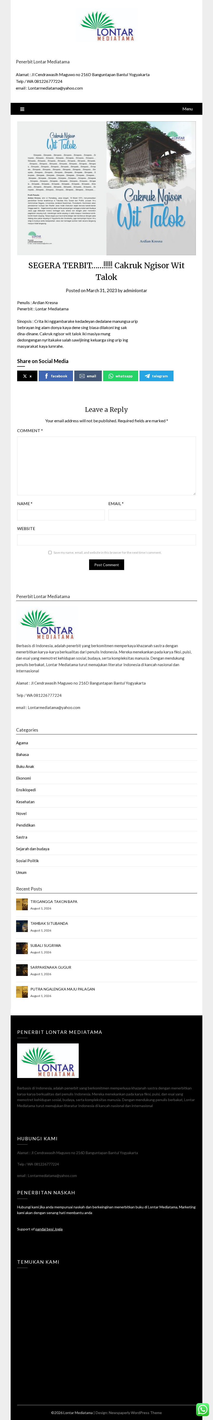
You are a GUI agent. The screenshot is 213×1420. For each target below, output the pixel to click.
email (91, 376)
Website (26, 528)
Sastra (21, 837)
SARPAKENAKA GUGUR (50, 967)
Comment (30, 430)
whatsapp (124, 376)
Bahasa (22, 754)
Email (116, 503)
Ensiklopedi (26, 789)
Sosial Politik (27, 860)
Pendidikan (25, 825)
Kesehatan (25, 801)
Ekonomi (23, 778)
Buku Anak (25, 766)
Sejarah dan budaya (32, 848)
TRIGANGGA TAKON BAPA (53, 901)
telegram (160, 376)
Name (24, 503)
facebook (59, 376)
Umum (21, 872)
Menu (187, 108)
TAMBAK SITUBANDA (49, 923)
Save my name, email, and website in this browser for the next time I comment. (108, 552)
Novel (21, 813)
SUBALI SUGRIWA (45, 945)
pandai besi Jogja (49, 1229)
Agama (22, 742)
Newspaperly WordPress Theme (135, 1412)
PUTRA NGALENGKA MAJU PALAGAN (62, 989)
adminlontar (135, 290)
